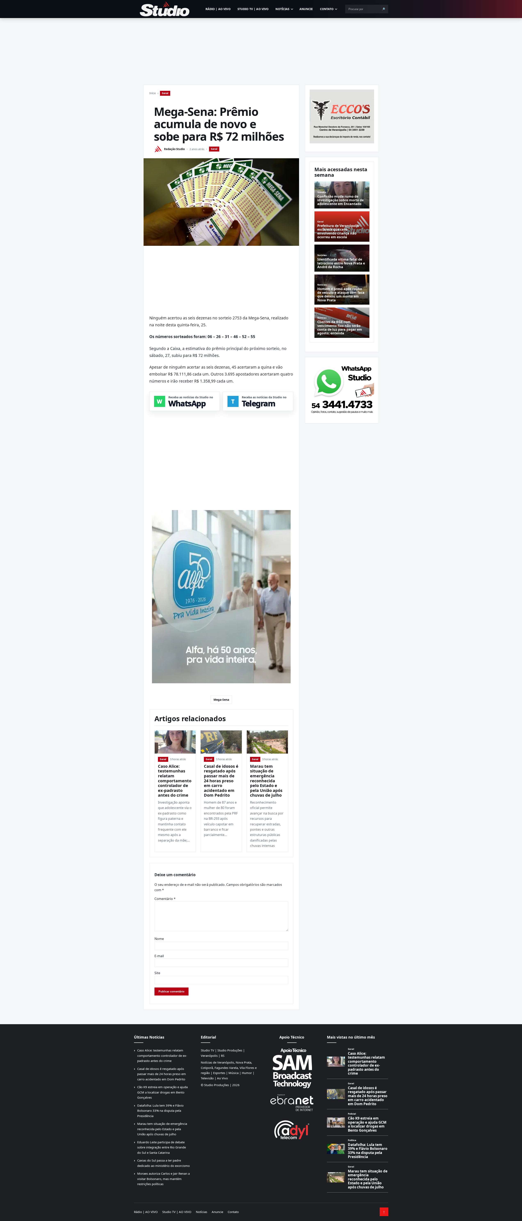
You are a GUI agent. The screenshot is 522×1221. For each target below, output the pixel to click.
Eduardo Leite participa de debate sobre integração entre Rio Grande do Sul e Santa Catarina (161, 1147)
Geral (165, 93)
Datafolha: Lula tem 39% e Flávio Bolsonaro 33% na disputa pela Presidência (160, 1110)
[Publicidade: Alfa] (221, 596)
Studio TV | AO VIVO (253, 9)
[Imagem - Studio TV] (342, 389)
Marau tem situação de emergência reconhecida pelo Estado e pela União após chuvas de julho (266, 780)
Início (152, 93)
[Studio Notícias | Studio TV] (164, 9)
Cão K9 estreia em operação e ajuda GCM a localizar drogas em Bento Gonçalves (162, 1092)
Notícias (282, 9)
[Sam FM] (292, 1068)
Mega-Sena (221, 700)
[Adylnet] (292, 1129)
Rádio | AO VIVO (218, 9)
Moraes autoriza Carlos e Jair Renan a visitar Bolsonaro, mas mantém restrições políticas (163, 1178)
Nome (159, 938)
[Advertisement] (261, 48)
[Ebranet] (292, 1103)
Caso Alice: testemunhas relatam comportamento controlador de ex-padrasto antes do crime (174, 780)
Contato (327, 9)
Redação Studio (174, 149)
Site (157, 973)
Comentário (165, 898)
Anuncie (306, 9)
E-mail (159, 956)
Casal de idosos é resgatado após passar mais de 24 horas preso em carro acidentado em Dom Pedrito (221, 780)
